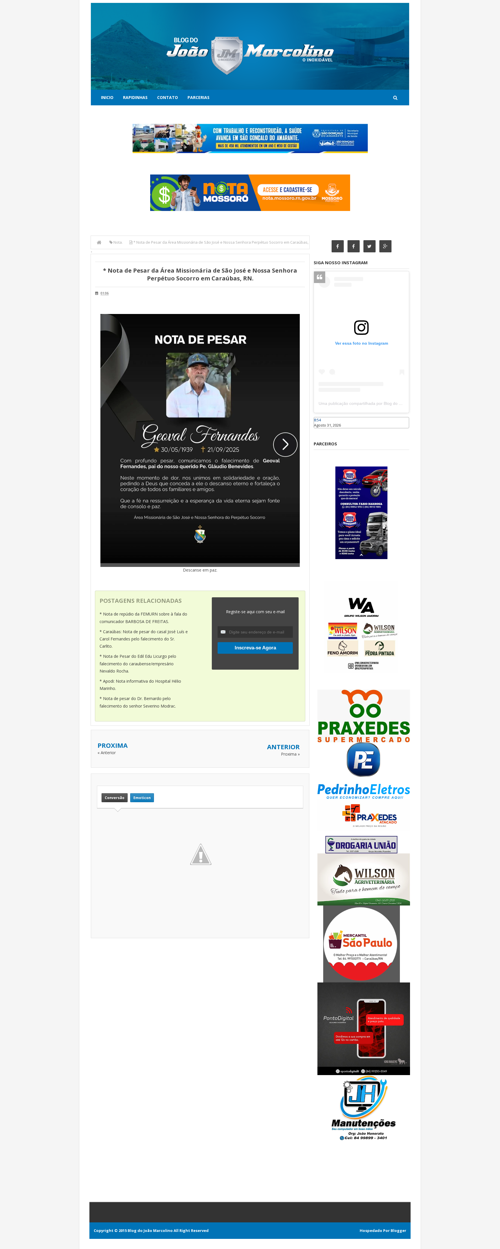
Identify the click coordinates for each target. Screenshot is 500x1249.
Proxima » (290, 754)
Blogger (398, 1230)
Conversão (114, 797)
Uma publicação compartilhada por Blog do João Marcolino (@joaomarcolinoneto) (394, 403)
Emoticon (142, 797)
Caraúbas (322, 431)
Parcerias (198, 97)
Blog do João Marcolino (150, 1230)
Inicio (107, 97)
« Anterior (107, 752)
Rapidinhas (135, 97)
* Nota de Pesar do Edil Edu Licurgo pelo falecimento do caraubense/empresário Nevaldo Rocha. (138, 663)
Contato (167, 97)
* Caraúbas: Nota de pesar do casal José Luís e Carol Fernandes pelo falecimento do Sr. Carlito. (144, 639)
